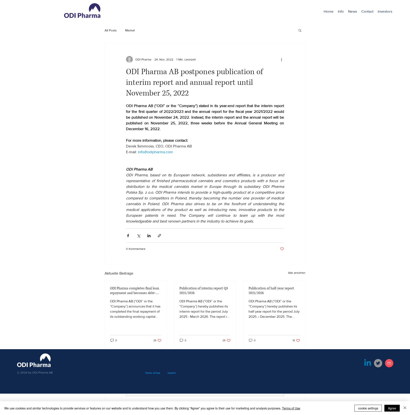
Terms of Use (291, 408)
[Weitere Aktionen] (281, 59)
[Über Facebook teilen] (128, 236)
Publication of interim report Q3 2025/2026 (203, 290)
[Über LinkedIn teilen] (149, 236)
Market (130, 30)
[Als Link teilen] (159, 236)
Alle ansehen (296, 272)
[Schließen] (404, 408)
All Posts (111, 30)
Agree (392, 408)
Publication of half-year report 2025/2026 (271, 290)
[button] (385, 11)
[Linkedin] (367, 363)
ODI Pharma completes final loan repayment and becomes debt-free (134, 290)
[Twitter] (378, 363)
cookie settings (368, 408)
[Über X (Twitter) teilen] (138, 236)
